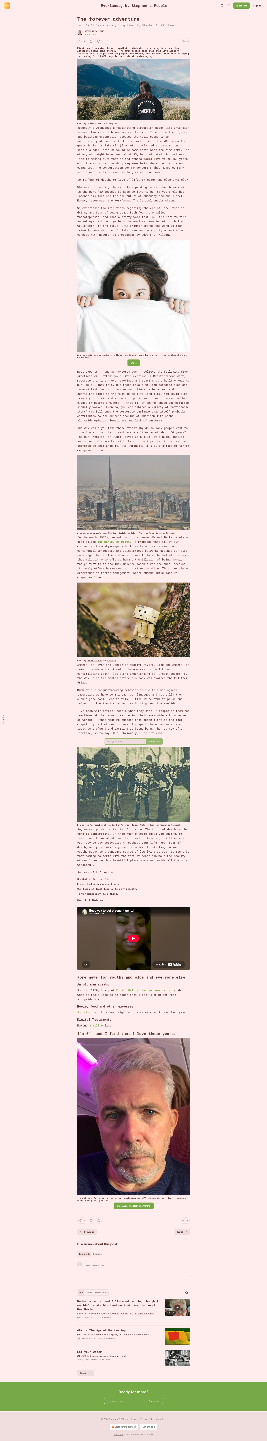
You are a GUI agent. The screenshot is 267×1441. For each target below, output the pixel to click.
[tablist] (90, 1254)
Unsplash (113, 123)
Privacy (135, 1419)
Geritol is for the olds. (94, 879)
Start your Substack (125, 1426)
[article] (133, 1311)
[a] (177, 1307)
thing (113, 893)
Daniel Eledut (94, 660)
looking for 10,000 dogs (98, 56)
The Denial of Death (113, 542)
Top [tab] (81, 1292)
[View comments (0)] (91, 41)
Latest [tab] (89, 1292)
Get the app (148, 1426)
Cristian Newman (158, 825)
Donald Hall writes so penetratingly (146, 990)
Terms (143, 1419)
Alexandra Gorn (179, 355)
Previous (89, 1231)
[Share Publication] (229, 5)
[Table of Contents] (3, 720)
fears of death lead (96, 888)
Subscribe (241, 5)
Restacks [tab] (97, 1254)
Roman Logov (155, 533)
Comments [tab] (84, 1254)
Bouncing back (88, 1012)
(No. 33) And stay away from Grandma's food (101, 1355)
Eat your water (89, 1352)
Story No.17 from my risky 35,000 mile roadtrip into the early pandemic (115, 1313)
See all (83, 1372)
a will (94, 1025)
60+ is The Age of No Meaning (101, 1330)
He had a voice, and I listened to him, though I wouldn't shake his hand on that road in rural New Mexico (117, 1305)
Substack (118, 1434)
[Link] (72, 900)
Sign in (257, 5)
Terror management (89, 893)
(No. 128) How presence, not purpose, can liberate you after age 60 (113, 1334)
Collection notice (157, 1419)
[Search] (222, 5)
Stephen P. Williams (94, 31)
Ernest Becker (86, 883)
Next (180, 1231)
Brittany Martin (96, 123)
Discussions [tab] (101, 1292)
